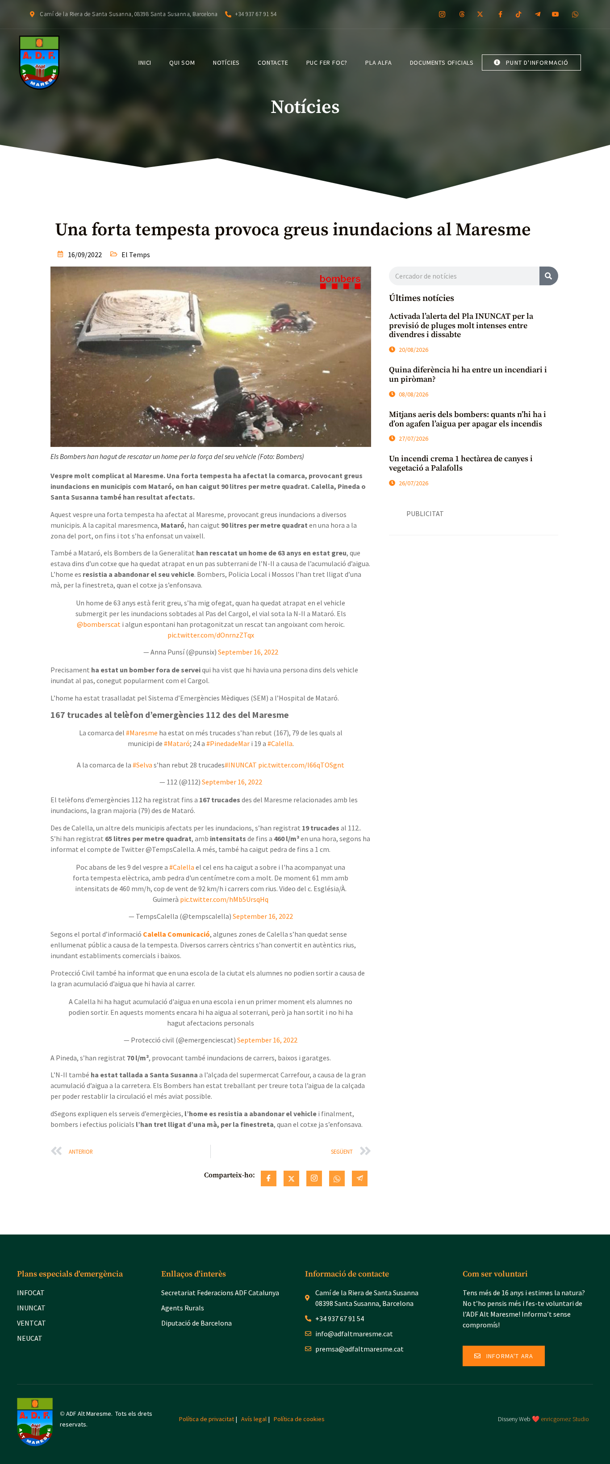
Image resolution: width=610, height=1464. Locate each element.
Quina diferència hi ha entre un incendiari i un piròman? (468, 374)
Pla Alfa (378, 62)
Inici (144, 62)
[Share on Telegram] (360, 1178)
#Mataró (177, 743)
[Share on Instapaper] (314, 1178)
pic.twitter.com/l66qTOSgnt (301, 764)
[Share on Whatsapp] (337, 1178)
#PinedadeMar (228, 743)
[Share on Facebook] (268, 1178)
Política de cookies (299, 1419)
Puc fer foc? (327, 62)
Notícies (226, 62)
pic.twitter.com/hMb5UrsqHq (224, 899)
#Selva (142, 764)
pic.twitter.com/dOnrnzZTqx (210, 634)
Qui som (182, 62)
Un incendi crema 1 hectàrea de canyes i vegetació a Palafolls (461, 463)
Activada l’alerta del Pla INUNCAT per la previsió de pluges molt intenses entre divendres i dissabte (461, 325)
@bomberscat (99, 624)
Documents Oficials (442, 62)
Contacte (273, 62)
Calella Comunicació (176, 934)
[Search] (548, 276)
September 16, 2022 (248, 651)
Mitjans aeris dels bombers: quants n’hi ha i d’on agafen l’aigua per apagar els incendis (467, 419)
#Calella (279, 743)
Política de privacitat (206, 1419)
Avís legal (254, 1419)
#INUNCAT (241, 764)
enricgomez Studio (565, 1419)
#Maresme (142, 732)
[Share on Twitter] (291, 1178)
